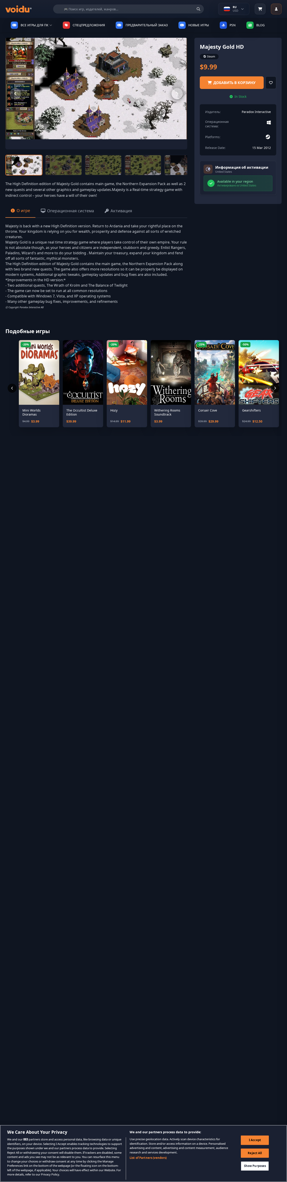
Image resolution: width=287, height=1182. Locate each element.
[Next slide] (177, 93)
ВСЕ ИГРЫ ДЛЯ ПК (34, 25)
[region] (143, 1153)
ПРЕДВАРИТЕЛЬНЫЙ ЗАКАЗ (147, 25)
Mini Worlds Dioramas (31, 412)
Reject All (255, 1153)
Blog (260, 25)
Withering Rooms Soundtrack (167, 412)
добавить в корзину (234, 82)
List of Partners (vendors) (148, 1158)
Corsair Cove (207, 410)
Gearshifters (251, 410)
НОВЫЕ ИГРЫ (198, 25)
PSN (233, 25)
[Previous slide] (15, 93)
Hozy (113, 410)
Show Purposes (255, 1166)
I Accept (255, 1140)
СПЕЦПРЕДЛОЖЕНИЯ (89, 25)
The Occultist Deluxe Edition (81, 412)
